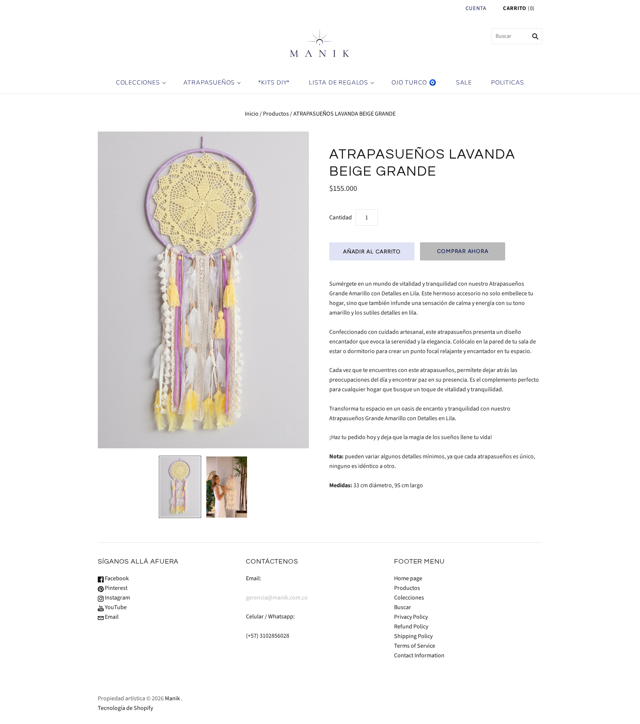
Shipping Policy (413, 636)
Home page (408, 578)
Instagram (117, 598)
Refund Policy (411, 626)
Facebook (116, 578)
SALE (464, 83)
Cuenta (476, 8)
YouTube (115, 607)
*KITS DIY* (274, 83)
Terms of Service (414, 646)
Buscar (402, 607)
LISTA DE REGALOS (338, 83)
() (519, 8)
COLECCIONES (138, 83)
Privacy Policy (411, 617)
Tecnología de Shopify (125, 708)
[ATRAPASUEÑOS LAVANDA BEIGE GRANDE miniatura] (180, 487)
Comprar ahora (463, 251)
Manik (172, 698)
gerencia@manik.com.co (277, 598)
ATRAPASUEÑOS (209, 83)
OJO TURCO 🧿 (414, 83)
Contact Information (419, 655)
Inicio (252, 114)
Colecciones (409, 598)
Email (111, 617)
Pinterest (115, 588)
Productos (276, 114)
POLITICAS (507, 83)
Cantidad (340, 217)
